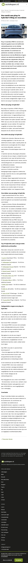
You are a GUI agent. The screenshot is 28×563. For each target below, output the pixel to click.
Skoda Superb (6, 271)
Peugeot (3, 484)
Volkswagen (4, 472)
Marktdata (3, 512)
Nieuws (6, 10)
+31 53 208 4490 (5, 549)
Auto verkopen (4, 532)
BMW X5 (5, 289)
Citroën (3, 500)
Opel (2, 492)
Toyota (2, 487)
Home (2, 10)
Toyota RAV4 (6, 300)
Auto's (2, 507)
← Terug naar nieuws (6, 439)
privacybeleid (4, 556)
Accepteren (18, 560)
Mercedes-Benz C (7, 280)
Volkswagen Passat (7, 267)
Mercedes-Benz (5, 479)
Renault (3, 477)
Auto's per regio (5, 514)
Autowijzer (3, 522)
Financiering (4, 530)
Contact (3, 537)
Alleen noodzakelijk (7, 560)
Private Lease (4, 527)
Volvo (2, 497)
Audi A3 (4, 258)
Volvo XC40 (5, 293)
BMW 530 (5, 284)
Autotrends (4, 520)
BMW (2, 474)
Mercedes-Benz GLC (8, 276)
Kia (2, 489)
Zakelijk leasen (5, 525)
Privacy (3, 540)
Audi (2, 495)
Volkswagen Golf (7, 262)
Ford (2, 482)
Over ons (3, 535)
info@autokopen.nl (5, 547)
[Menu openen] (26, 4)
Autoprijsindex (4, 517)
